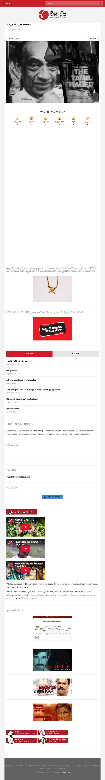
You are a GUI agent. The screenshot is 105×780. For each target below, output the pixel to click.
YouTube (16, 598)
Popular (29, 354)
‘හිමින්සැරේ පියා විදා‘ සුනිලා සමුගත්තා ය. (22, 399)
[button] (52, 72)
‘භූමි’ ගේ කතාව (12, 409)
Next (92, 38)
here (50, 434)
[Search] (100, 3)
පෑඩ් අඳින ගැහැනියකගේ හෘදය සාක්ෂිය (21, 380)
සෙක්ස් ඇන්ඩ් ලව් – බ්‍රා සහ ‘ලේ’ (18, 361)
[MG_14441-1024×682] (52, 73)
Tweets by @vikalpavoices (18, 477)
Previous (14, 38)
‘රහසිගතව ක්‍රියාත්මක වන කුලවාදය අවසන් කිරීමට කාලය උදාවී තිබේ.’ (33, 390)
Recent (75, 354)
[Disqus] (52, 163)
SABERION (65, 773)
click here (26, 587)
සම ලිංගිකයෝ (12, 370)
